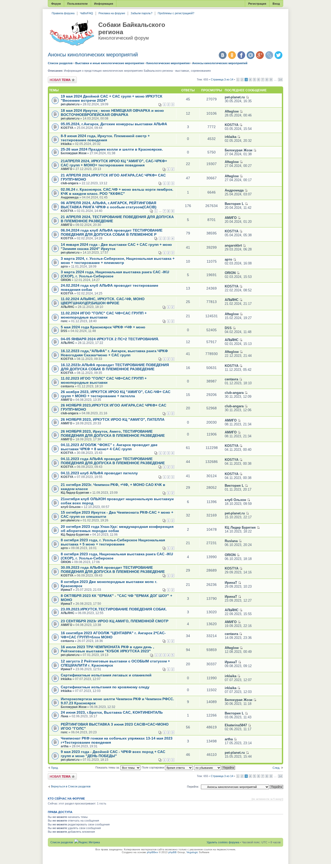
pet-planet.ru (70, 104)
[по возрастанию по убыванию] (215, 767)
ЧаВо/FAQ (86, 13)
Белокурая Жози (73, 153)
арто (64, 266)
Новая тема (55, 78)
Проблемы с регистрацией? (176, 13)
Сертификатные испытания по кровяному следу (105, 687)
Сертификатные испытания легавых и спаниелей (106, 675)
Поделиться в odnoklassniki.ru (232, 55)
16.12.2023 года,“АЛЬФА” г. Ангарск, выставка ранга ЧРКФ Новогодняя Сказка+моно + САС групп (114, 353)
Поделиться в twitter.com (278, 55)
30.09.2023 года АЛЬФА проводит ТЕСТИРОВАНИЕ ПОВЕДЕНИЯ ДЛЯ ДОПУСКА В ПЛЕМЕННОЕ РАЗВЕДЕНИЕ (113, 569)
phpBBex (152, 852)
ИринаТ (66, 590)
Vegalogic (192, 852)
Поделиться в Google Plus (260, 55)
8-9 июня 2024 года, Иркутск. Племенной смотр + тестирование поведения (105, 138)
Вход (276, 3)
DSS (64, 331)
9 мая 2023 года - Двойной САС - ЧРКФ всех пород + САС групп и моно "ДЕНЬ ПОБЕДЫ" (113, 754)
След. (276, 767)
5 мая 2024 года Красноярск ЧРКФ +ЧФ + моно (103, 327)
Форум (56, 3)
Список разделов (60, 63)
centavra (67, 386)
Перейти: (193, 786)
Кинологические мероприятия (168, 63)
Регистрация (257, 3)
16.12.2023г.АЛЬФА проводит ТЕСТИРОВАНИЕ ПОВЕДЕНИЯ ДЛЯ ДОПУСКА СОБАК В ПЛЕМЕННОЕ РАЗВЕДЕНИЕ (115, 367)
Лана (64, 716)
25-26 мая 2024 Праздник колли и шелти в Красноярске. (112, 149)
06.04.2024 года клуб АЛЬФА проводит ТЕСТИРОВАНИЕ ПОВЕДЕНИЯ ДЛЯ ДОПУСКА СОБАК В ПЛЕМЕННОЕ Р (111, 232)
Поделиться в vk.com (223, 55)
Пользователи (77, 3)
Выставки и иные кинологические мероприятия (109, 63)
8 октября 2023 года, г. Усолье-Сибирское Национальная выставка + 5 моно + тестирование (113, 542)
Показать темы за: (108, 767)
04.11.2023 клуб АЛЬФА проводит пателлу (99, 473)
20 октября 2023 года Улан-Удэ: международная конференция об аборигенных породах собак (117, 529)
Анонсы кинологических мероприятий (93, 54)
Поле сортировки (153, 767)
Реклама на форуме (112, 13)
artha (65, 746)
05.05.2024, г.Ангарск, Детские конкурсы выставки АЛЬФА (114, 124)
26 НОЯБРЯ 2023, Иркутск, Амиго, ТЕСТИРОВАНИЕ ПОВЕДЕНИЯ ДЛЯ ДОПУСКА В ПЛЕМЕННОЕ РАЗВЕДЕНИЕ (113, 433)
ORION (66, 280)
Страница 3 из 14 (222, 79)
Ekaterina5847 (236, 725)
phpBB (172, 852)
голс (64, 321)
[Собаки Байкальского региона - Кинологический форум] (71, 33)
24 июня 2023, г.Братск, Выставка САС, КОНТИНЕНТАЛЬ (112, 712)
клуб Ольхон (70, 507)
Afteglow (232, 111)
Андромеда (70, 197)
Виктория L (234, 204)
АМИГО (66, 169)
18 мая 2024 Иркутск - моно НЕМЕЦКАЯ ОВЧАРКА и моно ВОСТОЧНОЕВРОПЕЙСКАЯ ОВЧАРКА (112, 112)
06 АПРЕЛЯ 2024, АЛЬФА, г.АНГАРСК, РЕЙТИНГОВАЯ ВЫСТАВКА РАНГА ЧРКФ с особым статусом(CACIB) (108, 205)
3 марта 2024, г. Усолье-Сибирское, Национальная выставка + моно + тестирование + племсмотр (118, 260)
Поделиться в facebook (241, 55)
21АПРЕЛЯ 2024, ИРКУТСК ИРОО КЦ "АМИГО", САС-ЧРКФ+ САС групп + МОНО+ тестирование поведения (114, 163)
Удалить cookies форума (223, 842)
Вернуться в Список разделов (71, 786)
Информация (103, 3)
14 (280, 79)
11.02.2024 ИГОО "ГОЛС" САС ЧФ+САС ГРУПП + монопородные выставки (104, 315)
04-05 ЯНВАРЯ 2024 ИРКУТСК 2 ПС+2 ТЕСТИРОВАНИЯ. (110, 339)
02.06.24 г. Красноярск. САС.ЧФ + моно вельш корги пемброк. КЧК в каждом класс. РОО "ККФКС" (117, 191)
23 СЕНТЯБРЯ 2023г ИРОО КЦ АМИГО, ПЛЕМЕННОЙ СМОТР (114, 621)
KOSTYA (67, 128)
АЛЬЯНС (67, 307)
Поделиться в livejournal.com (269, 55)
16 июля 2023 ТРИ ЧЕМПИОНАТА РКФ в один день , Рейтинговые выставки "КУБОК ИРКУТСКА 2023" (107, 649)
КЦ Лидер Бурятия (75, 492)
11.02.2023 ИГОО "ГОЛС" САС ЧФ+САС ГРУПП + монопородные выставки (104, 380)
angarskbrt (233, 245)
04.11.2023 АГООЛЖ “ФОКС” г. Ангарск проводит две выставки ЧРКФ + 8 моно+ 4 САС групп (109, 447)
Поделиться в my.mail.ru (250, 55)
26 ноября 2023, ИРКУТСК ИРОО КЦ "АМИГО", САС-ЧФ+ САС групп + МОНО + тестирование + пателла (115, 394)
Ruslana (231, 541)
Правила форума (63, 13)
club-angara (69, 183)
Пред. (54, 767)
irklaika (66, 144)
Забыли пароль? (141, 13)
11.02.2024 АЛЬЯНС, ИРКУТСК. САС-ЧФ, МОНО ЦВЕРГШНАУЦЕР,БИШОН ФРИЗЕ (103, 301)
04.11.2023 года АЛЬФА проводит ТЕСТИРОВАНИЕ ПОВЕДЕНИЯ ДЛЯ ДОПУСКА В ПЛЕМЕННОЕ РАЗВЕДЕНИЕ (113, 461)
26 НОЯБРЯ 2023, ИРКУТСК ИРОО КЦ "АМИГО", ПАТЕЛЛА (112, 419)
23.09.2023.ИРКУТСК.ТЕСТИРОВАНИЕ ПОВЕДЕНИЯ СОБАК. (114, 609)
